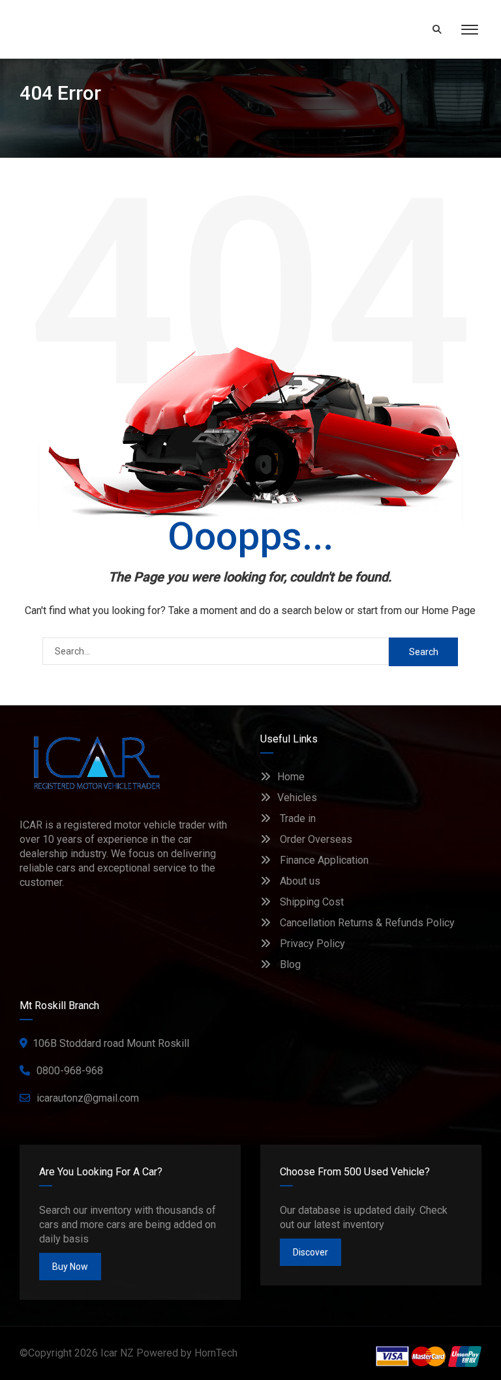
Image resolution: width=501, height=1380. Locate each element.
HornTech (215, 1353)
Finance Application (323, 860)
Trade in (296, 818)
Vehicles (297, 797)
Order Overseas (314, 839)
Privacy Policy (311, 943)
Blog (289, 964)
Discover (310, 1252)
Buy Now (70, 1266)
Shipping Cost (310, 902)
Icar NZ (117, 1353)
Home (291, 777)
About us (298, 881)
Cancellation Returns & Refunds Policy (366, 923)
